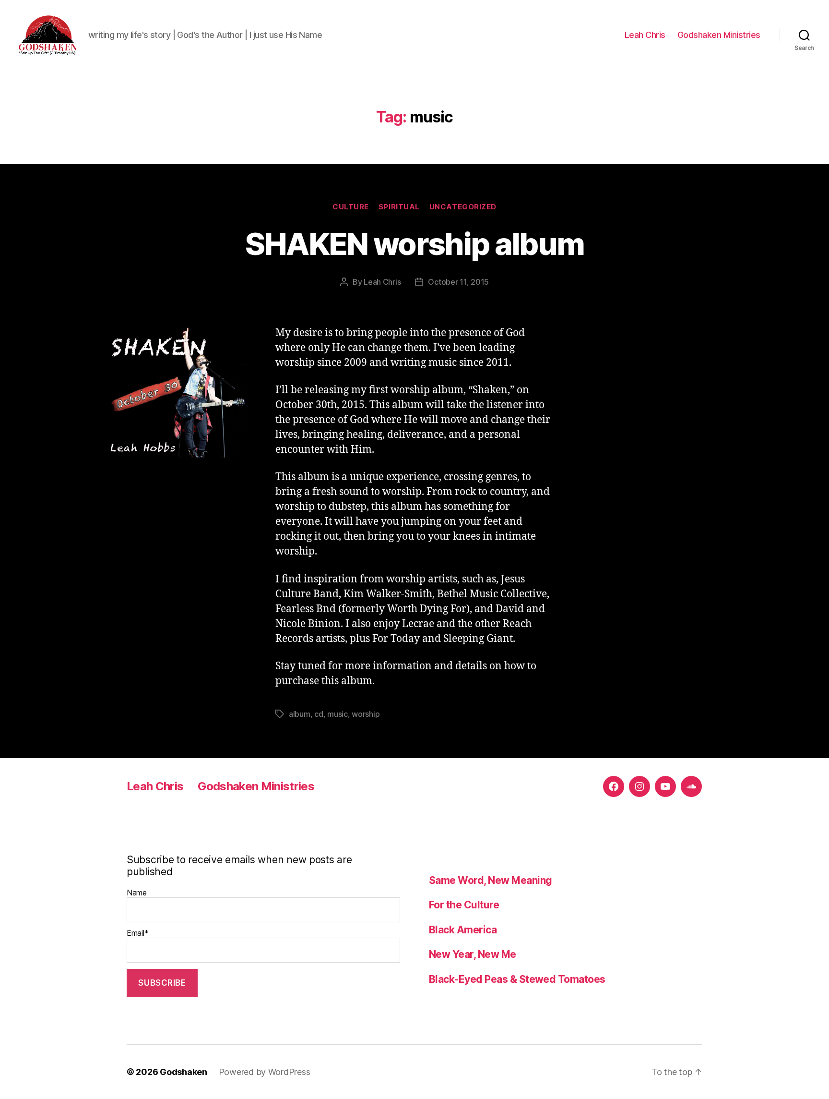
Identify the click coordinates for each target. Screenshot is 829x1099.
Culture (350, 207)
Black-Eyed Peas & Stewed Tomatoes (517, 979)
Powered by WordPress (264, 1072)
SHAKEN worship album (414, 243)
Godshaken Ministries (718, 35)
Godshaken (183, 1072)
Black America (463, 930)
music (337, 714)
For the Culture (464, 905)
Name (137, 892)
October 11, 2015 (458, 282)
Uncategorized (463, 207)
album (299, 714)
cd (318, 714)
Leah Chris (645, 35)
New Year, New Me (472, 954)
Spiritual (399, 207)
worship (365, 714)
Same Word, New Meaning (490, 880)
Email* (137, 933)
